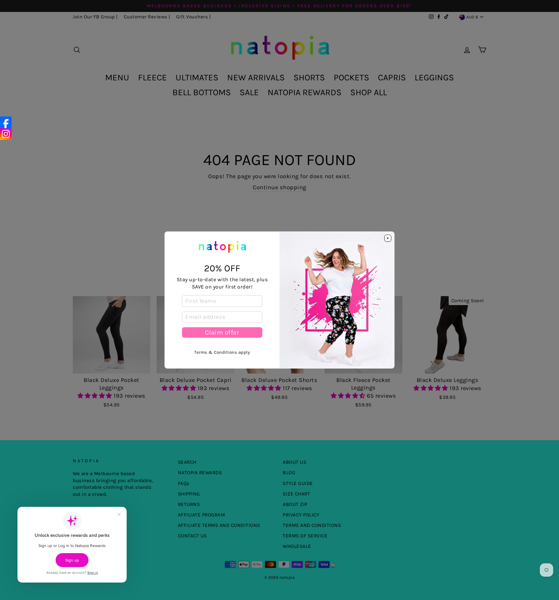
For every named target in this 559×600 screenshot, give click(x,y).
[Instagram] (6, 134)
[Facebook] (6, 122)
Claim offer (222, 332)
